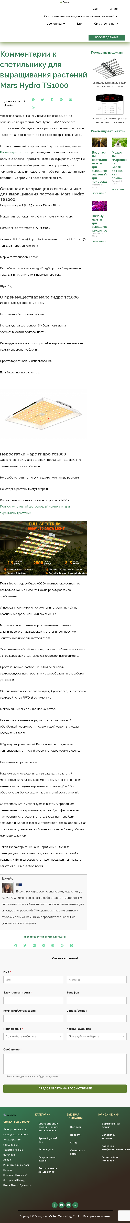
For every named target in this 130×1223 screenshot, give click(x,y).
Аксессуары (46, 1149)
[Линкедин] (68, 1205)
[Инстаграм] (75, 1205)
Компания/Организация (19, 1010)
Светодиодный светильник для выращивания (48, 1127)
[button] (107, 38)
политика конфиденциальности (114, 1148)
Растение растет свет (15, 152)
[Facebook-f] (55, 1205)
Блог (80, 23)
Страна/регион (77, 1010)
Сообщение (12, 1049)
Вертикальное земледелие (47, 1170)
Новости (75, 1134)
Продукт (75, 1127)
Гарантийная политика (110, 1159)
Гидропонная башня (47, 1159)
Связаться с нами (106, 23)
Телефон (73, 992)
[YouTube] (61, 1205)
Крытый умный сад (47, 1140)
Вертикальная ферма (111, 1125)
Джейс (7, 878)
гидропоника (53, 23)
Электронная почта (17, 992)
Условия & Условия (108, 1136)
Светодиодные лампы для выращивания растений (79, 16)
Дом (95, 8)
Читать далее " (99, 193)
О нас (113, 8)
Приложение (13, 1028)
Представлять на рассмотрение (65, 1088)
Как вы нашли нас (79, 1028)
